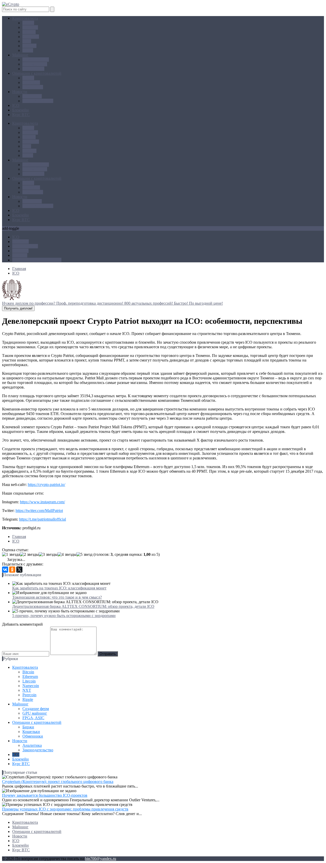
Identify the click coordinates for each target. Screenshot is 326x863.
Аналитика (32, 96)
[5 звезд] (84, 554)
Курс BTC (21, 114)
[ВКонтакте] (5, 569)
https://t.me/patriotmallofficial (42, 519)
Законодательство (37, 101)
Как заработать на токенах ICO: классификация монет (59, 588)
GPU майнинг (34, 64)
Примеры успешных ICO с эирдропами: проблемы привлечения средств (65, 809)
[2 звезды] (29, 554)
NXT (26, 41)
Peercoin (29, 46)
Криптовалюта (25, 18)
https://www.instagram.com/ (42, 502)
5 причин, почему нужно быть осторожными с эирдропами (64, 615)
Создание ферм (35, 59)
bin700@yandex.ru (100, 858)
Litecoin (29, 32)
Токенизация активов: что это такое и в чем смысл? (57, 597)
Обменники (32, 87)
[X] (19, 569)
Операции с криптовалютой (36, 73)
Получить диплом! (18, 308)
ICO (15, 105)
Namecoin (30, 36)
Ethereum (30, 27)
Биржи (28, 78)
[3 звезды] (48, 554)
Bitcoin (28, 23)
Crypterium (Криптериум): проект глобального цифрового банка (57, 781)
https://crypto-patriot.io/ (46, 484)
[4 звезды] (67, 554)
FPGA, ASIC (33, 69)
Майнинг (20, 55)
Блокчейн (20, 110)
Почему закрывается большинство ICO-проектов (44, 795)
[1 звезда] (11, 554)
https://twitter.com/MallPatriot (39, 510)
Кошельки (31, 82)
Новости (19, 91)
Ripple (27, 50)
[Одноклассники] (12, 569)
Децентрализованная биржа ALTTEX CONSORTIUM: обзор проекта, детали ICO (83, 606)
